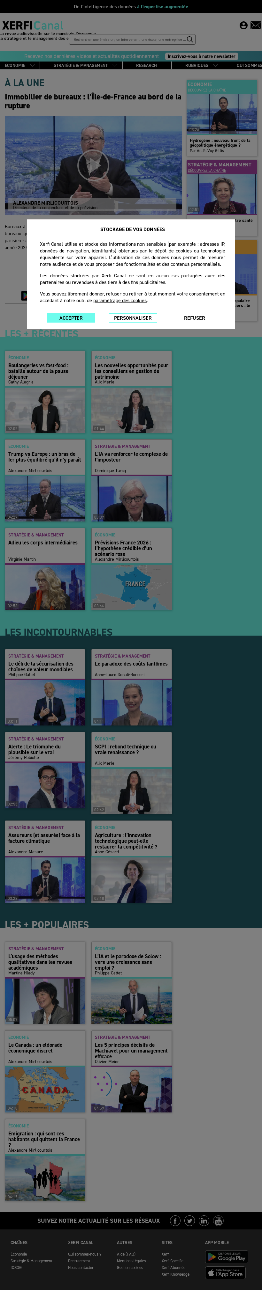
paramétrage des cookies (120, 300)
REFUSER (194, 318)
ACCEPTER (71, 318)
